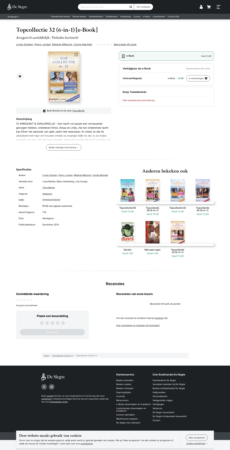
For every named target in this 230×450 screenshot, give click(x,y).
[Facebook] (44, 387)
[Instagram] (51, 387)
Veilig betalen (159, 392)
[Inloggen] (201, 7)
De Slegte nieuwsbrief (163, 412)
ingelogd (159, 318)
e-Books (146, 16)
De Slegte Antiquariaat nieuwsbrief (170, 416)
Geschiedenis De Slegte (164, 380)
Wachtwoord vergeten (127, 418)
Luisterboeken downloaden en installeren (131, 409)
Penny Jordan (42, 44)
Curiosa (136, 16)
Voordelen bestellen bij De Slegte (169, 384)
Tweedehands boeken (60, 16)
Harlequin (47, 193)
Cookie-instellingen (195, 443)
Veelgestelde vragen (59, 402)
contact (50, 396)
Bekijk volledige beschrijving (62, 147)
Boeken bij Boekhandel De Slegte (169, 388)
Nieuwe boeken (79, 16)
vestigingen (46, 399)
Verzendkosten (160, 396)
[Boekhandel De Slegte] (17, 7)
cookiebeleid (86, 443)
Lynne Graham (24, 44)
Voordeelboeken (96, 16)
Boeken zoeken (123, 384)
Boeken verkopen (124, 388)
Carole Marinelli (83, 44)
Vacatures (157, 408)
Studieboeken (112, 16)
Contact (156, 420)
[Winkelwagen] (208, 7)
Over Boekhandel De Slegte (169, 374)
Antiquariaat (125, 16)
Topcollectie (78, 110)
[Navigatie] (218, 7)
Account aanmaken (125, 414)
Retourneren (122, 400)
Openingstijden (123, 392)
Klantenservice (125, 374)
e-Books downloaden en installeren (133, 404)
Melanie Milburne (62, 44)
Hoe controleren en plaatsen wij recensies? (138, 325)
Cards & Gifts (173, 16)
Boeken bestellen (124, 380)
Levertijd (120, 396)
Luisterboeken (159, 16)
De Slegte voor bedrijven (128, 422)
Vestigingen (158, 404)
